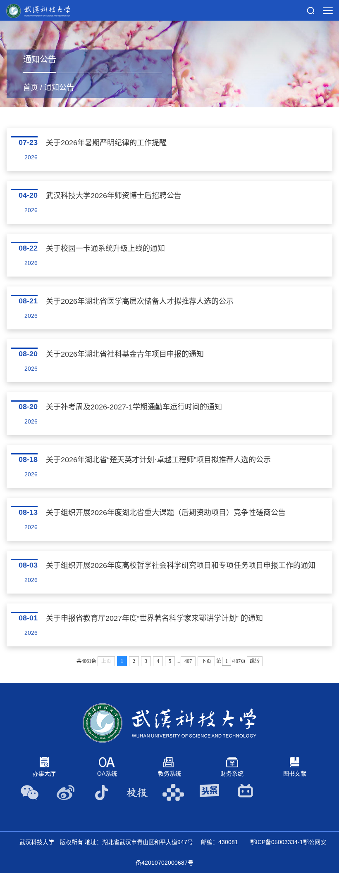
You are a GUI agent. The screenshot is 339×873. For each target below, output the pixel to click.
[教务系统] (169, 761)
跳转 (255, 661)
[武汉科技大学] (38, 10)
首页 (30, 87)
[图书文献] (295, 761)
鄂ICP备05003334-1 (276, 842)
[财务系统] (232, 761)
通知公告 (59, 87)
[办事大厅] (44, 761)
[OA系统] (107, 761)
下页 (206, 661)
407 (188, 661)
